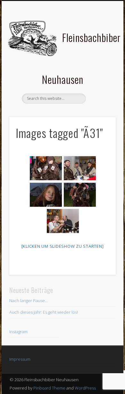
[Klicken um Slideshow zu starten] (62, 246)
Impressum (19, 359)
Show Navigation (100, 57)
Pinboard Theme (49, 388)
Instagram (18, 331)
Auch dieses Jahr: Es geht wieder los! (43, 312)
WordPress (85, 388)
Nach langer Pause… (28, 300)
